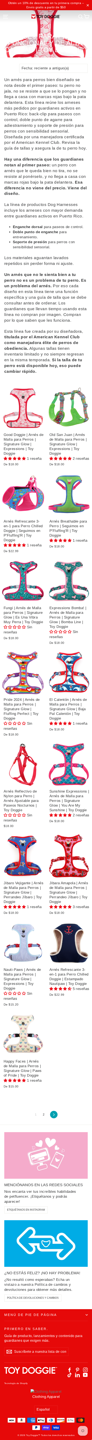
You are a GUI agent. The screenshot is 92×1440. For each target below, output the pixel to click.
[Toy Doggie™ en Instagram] (85, 1369)
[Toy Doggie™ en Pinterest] (77, 1369)
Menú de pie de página (30, 1315)
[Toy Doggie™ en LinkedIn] (77, 1374)
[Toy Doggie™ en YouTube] (85, 1374)
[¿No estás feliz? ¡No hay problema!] (46, 1243)
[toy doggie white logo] (30, 1372)
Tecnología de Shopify (16, 1383)
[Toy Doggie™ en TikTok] (69, 1374)
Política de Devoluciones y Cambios (33, 1297)
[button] (15, 459)
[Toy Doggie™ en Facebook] (69, 1369)
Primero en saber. (26, 1329)
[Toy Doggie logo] (46, 16)
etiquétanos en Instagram (26, 1209)
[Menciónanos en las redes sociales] (46, 1155)
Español (43, 1409)
